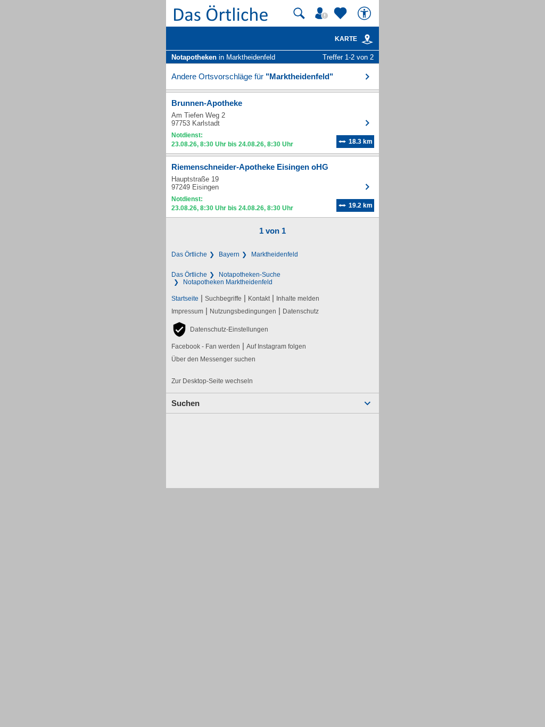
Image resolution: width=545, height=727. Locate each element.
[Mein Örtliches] (323, 13)
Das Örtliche (189, 254)
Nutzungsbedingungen (243, 311)
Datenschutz (301, 311)
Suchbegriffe (223, 298)
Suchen (185, 403)
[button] (219, 329)
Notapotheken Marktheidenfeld (227, 282)
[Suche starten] (299, 13)
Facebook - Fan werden (205, 346)
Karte (346, 39)
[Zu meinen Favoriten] (342, 13)
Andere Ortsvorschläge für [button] (252, 76)
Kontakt (259, 298)
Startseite (185, 298)
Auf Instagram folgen (276, 346)
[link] (367, 39)
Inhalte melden (297, 298)
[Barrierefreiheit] (366, 13)
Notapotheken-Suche (249, 274)
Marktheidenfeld (274, 254)
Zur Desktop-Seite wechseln (212, 381)
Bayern (229, 254)
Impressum (187, 311)
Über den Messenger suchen (213, 359)
